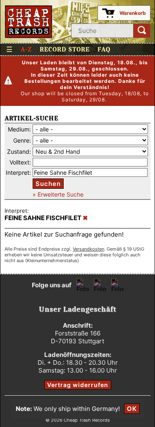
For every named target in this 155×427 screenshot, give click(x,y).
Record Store (65, 49)
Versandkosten (88, 249)
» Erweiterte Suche (58, 194)
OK (132, 409)
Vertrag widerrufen (77, 384)
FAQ (104, 49)
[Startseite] (29, 21)
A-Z (26, 49)
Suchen (48, 184)
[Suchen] (141, 30)
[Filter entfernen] (85, 218)
